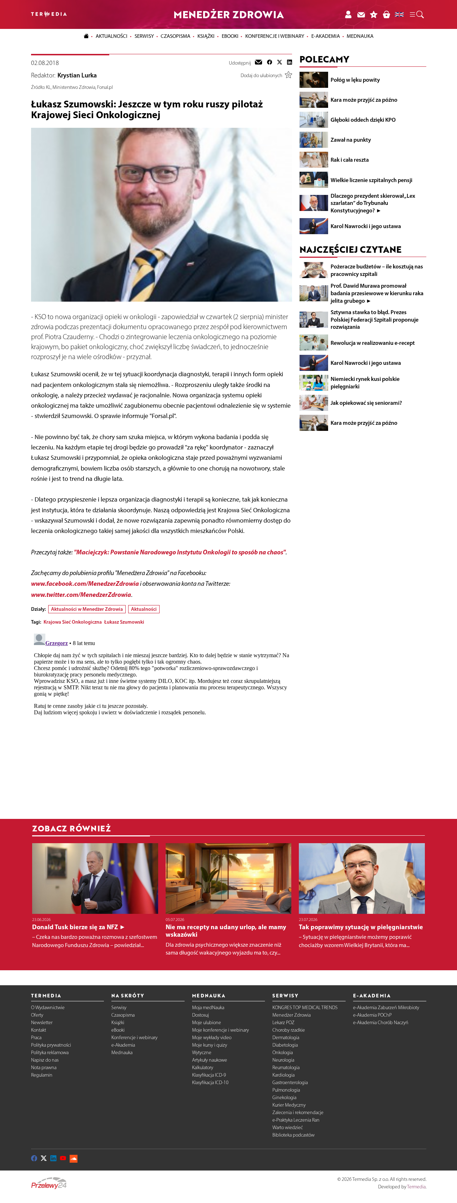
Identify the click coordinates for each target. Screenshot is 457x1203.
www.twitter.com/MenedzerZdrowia (81, 594)
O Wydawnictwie (48, 1008)
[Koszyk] (386, 14)
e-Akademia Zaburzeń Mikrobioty (386, 1008)
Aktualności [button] (111, 36)
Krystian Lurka (77, 75)
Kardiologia (283, 1075)
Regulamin (41, 1075)
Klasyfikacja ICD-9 (209, 1075)
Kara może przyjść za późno (364, 99)
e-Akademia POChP (372, 1015)
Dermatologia (285, 1038)
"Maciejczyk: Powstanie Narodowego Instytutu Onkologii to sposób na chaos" (180, 552)
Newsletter (41, 1023)
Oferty (37, 1015)
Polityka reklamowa (50, 1053)
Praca (36, 1038)
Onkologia (282, 1053)
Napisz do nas (45, 1060)
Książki (206, 36)
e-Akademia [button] (325, 36)
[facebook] (269, 63)
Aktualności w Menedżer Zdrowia (87, 609)
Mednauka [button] (360, 36)
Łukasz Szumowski (124, 622)
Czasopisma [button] (175, 36)
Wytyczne (201, 1053)
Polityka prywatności (51, 1045)
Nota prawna (43, 1067)
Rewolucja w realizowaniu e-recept (373, 342)
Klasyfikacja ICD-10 (210, 1082)
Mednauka (121, 1053)
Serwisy (118, 1008)
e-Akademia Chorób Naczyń (380, 1023)
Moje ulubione (206, 1023)
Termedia (416, 1187)
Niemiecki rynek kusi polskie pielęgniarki (365, 382)
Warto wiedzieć (287, 1127)
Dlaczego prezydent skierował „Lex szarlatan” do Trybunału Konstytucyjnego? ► (373, 203)
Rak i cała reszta (350, 159)
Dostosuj (200, 1015)
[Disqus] (161, 720)
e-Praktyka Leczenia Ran (296, 1120)
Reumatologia (286, 1067)
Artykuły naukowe (209, 1060)
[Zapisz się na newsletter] (361, 14)
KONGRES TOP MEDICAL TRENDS (305, 1008)
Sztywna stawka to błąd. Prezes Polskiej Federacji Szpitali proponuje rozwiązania (374, 319)
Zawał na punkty (351, 139)
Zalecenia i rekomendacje (297, 1112)
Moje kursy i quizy (209, 1045)
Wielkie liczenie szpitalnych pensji (371, 179)
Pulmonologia (286, 1090)
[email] (258, 63)
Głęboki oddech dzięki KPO (363, 119)
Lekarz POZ (283, 1023)
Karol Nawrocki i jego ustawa (366, 226)
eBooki (230, 36)
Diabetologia (285, 1045)
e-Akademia (123, 1045)
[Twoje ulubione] (374, 14)
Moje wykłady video (211, 1038)
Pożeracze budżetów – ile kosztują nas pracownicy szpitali (377, 270)
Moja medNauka (208, 1008)
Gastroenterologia (290, 1082)
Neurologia (283, 1060)
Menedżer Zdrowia (291, 1015)
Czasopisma (123, 1015)
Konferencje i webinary (134, 1038)
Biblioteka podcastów (293, 1135)
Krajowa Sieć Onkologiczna (73, 622)
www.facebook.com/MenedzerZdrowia (85, 583)
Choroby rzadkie (288, 1030)
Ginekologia (284, 1097)
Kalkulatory (202, 1067)
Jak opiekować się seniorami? (366, 402)
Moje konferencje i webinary (220, 1030)
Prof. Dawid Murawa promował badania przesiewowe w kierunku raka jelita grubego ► (377, 293)
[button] (416, 14)
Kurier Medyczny (289, 1105)
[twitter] (279, 63)
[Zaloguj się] (348, 14)
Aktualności (144, 609)
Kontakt (38, 1030)
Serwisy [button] (144, 36)
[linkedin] (289, 63)
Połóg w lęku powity (355, 79)
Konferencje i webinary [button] (274, 36)
